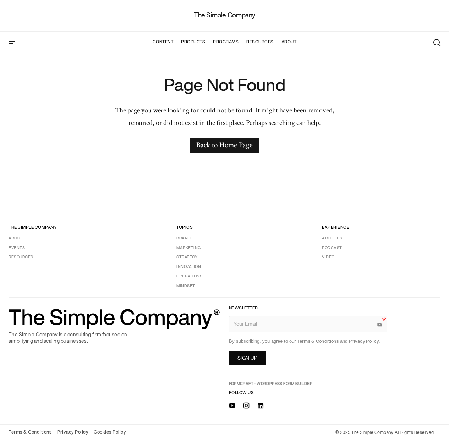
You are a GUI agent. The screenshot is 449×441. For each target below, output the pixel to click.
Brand (183, 238)
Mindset (185, 286)
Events (17, 248)
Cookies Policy (110, 432)
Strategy (186, 257)
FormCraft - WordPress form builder (271, 384)
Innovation (188, 267)
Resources (21, 257)
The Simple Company (224, 15)
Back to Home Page (224, 145)
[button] (12, 43)
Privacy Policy (364, 341)
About (16, 238)
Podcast (332, 248)
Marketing (188, 248)
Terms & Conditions (318, 341)
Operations (189, 276)
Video (328, 257)
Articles (332, 238)
